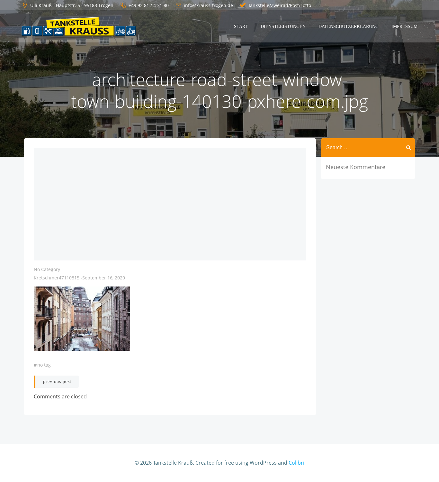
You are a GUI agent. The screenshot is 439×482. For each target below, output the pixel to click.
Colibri (296, 462)
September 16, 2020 (103, 278)
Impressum (404, 26)
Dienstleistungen (283, 26)
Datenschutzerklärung (348, 26)
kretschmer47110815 (56, 278)
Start (241, 26)
